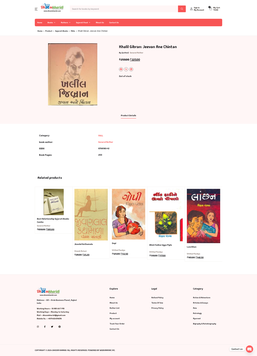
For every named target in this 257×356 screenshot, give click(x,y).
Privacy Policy (157, 308)
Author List (115, 308)
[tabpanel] (73, 74)
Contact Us (114, 22)
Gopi (114, 243)
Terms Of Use (157, 303)
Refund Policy (157, 297)
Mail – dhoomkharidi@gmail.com (51, 315)
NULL (73, 31)
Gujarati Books (61, 31)
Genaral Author (136, 52)
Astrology (197, 313)
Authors (64, 22)
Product (48, 31)
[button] (36, 9)
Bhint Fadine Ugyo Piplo (160, 245)
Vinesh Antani (80, 251)
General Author (43, 226)
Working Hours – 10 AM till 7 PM (50, 308)
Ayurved (197, 318)
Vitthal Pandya (118, 250)
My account (115, 318)
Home (39, 22)
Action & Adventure (201, 297)
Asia (195, 308)
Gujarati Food (82, 22)
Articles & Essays (200, 303)
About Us (100, 22)
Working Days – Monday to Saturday (53, 312)
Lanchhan (191, 246)
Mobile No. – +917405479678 (49, 318)
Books (50, 22)
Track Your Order (117, 323)
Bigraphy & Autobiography (204, 323)
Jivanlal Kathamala (83, 244)
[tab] (128, 115)
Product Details (128, 115)
